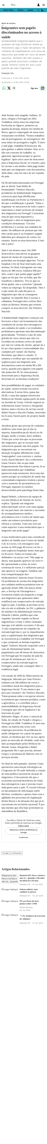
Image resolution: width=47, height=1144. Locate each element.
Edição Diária (8, 10)
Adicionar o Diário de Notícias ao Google (23, 831)
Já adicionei (23, 837)
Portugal (6, 853)
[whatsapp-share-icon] (4, 89)
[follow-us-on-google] (42, 88)
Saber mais (23, 825)
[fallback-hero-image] (10, 879)
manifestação (16, 853)
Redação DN (8, 73)
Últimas (20, 10)
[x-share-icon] (9, 89)
